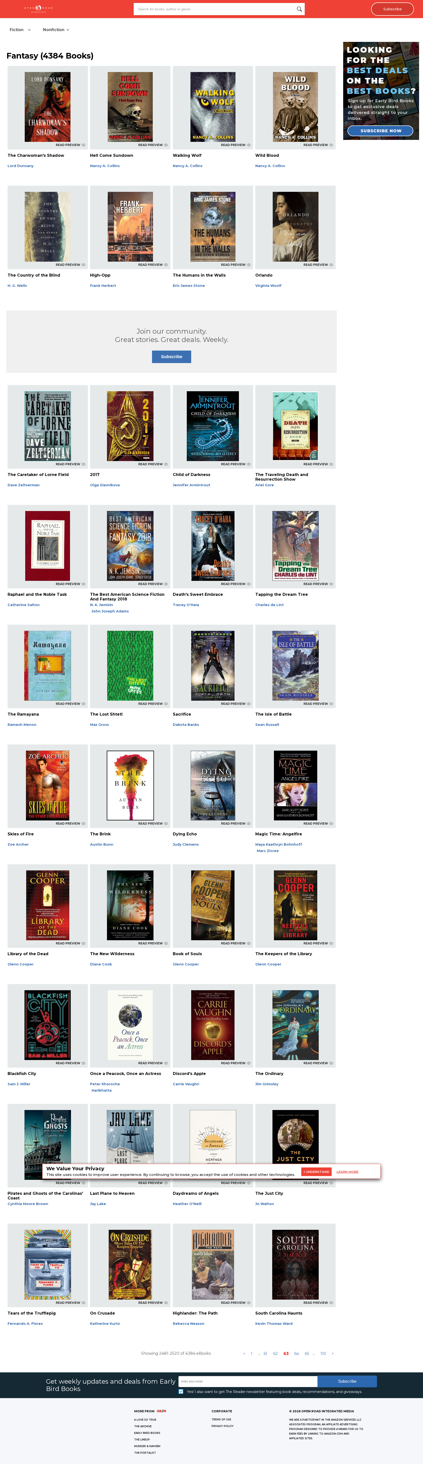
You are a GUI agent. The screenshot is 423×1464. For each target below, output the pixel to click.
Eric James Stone (189, 285)
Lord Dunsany (21, 166)
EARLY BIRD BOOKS (147, 1433)
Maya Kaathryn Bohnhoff (278, 844)
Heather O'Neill (187, 1204)
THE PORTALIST (145, 1452)
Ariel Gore (264, 485)
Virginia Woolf (268, 285)
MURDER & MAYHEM (147, 1446)
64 (296, 1353)
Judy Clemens (186, 844)
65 (307, 1353)
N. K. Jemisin (101, 605)
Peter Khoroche (105, 1084)
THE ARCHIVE (143, 1426)
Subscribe (392, 9)
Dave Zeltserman (24, 485)
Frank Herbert (103, 285)
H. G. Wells (17, 285)
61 (265, 1353)
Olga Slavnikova (105, 485)
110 (323, 1353)
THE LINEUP (142, 1439)
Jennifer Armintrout (191, 485)
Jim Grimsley (266, 1084)
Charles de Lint (269, 605)
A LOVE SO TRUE (145, 1419)
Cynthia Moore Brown (28, 1204)
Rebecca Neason (188, 1323)
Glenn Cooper (21, 964)
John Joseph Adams (110, 611)
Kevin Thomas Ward (274, 1323)
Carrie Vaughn (186, 1084)
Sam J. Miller (19, 1084)
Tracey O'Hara (186, 605)
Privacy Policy (223, 1426)
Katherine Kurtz (105, 1323)
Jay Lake (98, 1204)
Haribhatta (102, 1090)
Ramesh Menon (22, 724)
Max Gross (99, 724)
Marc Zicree (268, 851)
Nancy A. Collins (105, 166)
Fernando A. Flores (25, 1323)
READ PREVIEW (68, 145)
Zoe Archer (18, 844)
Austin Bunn (101, 844)
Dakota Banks (186, 724)
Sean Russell (267, 724)
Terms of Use (221, 1419)
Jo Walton (264, 1204)
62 (275, 1353)
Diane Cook (101, 964)
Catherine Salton (24, 605)
